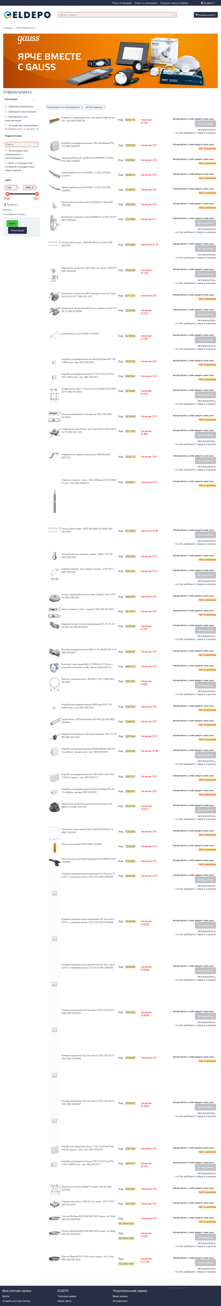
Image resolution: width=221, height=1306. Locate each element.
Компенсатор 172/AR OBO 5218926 (80, 333)
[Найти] (174, 15)
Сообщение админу (178, 1287)
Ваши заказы (120, 1296)
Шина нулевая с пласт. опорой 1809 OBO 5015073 (87, 609)
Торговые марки (67, 1296)
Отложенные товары (14, 214)
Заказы (7, 209)
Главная (8, 28)
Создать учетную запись (16, 1301)
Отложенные (120, 1301)
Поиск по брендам (122, 3)
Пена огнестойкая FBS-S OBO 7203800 (81, 844)
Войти (12, 223)
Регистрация (17, 230)
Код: (121, 119)
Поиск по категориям (146, 3)
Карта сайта (64, 1301)
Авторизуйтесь (205, 123)
